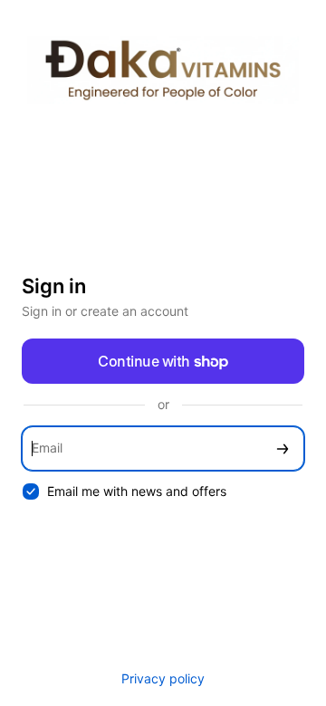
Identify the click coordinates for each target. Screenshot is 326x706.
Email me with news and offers (136, 491)
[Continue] (282, 448)
